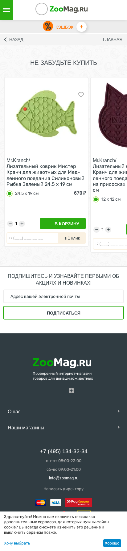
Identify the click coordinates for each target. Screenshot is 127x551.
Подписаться (63, 313)
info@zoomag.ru (63, 478)
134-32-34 (50, 10)
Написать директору (63, 488)
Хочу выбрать (17, 543)
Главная (112, 39)
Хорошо (112, 543)
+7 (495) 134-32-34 (64, 451)
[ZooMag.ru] (69, 9)
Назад (16, 39)
